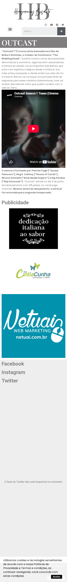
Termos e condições (34, 568)
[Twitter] (62, 24)
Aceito (56, 576)
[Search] (61, 31)
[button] (10, 29)
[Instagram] (45, 24)
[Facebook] (57, 24)
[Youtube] (51, 24)
